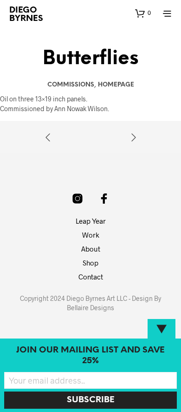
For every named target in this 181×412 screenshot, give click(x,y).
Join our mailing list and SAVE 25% (90, 355)
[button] (143, 13)
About (90, 249)
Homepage (116, 85)
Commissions (70, 85)
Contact (90, 276)
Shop (90, 263)
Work (90, 235)
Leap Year (91, 221)
